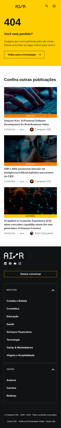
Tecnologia (13, 339)
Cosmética (13, 308)
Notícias (11, 395)
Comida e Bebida (17, 301)
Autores (11, 380)
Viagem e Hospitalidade (21, 355)
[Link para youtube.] (15, 263)
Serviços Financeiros (19, 332)
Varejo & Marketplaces (20, 347)
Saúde (10, 324)
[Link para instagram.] (20, 263)
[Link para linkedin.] (5, 263)
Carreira (11, 388)
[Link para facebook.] (10, 263)
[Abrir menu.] (54, 6)
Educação (13, 316)
